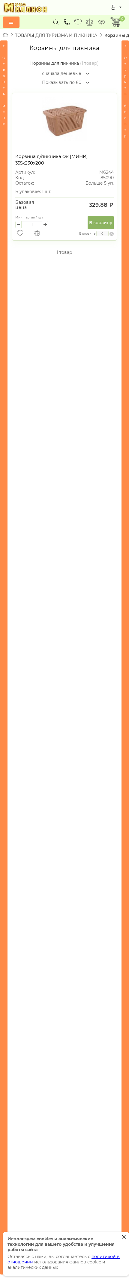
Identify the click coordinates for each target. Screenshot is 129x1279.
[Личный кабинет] (116, 7)
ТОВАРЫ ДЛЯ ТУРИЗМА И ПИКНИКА (56, 35)
